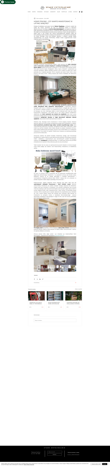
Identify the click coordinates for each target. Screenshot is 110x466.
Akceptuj (104, 464)
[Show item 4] (57, 268)
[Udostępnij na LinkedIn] (40, 279)
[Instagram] (82, 12)
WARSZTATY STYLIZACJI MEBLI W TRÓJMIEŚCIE (36, 303)
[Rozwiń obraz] (55, 250)
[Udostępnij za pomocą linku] (42, 279)
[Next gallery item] (75, 251)
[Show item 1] (37, 268)
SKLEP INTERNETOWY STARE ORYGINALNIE (54, 303)
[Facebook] (79, 12)
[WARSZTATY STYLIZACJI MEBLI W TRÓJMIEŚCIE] (36, 295)
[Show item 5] (64, 268)
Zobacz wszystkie (78, 289)
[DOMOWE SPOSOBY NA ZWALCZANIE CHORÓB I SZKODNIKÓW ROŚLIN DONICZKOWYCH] (73, 295)
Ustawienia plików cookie (96, 464)
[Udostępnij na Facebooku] (34, 279)
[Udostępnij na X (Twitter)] (37, 279)
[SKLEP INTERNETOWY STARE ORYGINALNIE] (55, 295)
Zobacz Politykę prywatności (29, 464)
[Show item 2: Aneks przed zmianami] (44, 268)
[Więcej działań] (75, 18)
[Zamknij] (108, 464)
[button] (39, 12)
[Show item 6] (71, 268)
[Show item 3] (51, 268)
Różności (36, 275)
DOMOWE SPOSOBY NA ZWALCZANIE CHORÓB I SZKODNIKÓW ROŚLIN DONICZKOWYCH (73, 303)
